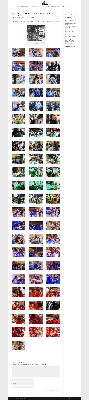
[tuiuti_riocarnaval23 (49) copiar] (36, 265)
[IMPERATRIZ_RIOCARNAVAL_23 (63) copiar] (36, 185)
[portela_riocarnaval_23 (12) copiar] (53, 212)
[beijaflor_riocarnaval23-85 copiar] (36, 106)
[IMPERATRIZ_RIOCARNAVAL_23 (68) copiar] (36, 199)
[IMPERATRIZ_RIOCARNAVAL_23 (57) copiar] (53, 159)
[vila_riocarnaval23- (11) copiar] (18, 279)
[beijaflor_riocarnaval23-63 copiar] (18, 79)
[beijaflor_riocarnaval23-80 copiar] (18, 106)
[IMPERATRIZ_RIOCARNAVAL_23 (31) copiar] (36, 119)
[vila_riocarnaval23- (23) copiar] (53, 279)
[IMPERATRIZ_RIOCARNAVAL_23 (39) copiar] (18, 132)
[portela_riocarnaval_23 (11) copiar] (36, 212)
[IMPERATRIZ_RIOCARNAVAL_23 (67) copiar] (18, 199)
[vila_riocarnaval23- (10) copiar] (53, 265)
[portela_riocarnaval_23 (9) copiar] (18, 252)
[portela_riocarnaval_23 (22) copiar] (36, 225)
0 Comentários (31, 17)
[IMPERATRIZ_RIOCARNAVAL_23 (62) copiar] (18, 185)
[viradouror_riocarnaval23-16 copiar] (36, 292)
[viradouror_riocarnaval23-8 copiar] (18, 332)
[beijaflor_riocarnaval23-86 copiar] (53, 106)
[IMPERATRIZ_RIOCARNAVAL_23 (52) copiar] (36, 146)
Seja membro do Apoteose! (70, 31)
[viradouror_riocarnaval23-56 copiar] (53, 305)
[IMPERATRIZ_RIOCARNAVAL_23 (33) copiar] (53, 119)
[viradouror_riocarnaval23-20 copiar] (18, 305)
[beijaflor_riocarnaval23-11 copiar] (18, 52)
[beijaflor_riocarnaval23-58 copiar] (53, 66)
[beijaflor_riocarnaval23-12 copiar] (36, 52)
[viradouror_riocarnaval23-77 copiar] (53, 319)
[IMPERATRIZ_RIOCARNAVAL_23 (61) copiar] (53, 172)
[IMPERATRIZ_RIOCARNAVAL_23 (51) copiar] (18, 146)
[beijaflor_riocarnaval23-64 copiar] (36, 79)
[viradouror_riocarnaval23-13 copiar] (18, 292)
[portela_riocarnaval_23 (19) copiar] (18, 225)
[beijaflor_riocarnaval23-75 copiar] (18, 92)
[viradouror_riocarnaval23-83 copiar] (36, 332)
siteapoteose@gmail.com (70, 46)
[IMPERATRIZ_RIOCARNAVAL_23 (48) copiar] (36, 132)
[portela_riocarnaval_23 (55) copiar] (18, 239)
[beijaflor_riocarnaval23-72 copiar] (53, 79)
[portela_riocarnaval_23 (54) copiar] (53, 225)
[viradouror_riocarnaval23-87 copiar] (53, 332)
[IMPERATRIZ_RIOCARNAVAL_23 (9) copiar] (53, 199)
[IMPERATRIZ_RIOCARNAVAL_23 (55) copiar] (18, 159)
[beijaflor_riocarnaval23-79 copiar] (53, 92)
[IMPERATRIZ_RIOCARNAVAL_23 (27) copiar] (18, 119)
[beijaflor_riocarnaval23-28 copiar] (36, 66)
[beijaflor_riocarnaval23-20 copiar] (53, 52)
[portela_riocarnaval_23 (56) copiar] (36, 239)
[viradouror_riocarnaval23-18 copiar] (53, 292)
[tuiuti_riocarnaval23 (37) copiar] (36, 252)
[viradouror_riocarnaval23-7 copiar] (36, 319)
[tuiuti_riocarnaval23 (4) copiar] (53, 252)
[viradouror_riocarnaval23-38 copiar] (36, 305)
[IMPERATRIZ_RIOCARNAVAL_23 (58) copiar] (18, 172)
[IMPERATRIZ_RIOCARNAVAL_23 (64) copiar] (53, 185)
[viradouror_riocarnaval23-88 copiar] (18, 345)
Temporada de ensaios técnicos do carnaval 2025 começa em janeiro (70, 23)
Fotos (26, 17)
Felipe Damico (16, 17)
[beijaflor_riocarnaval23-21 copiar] (18, 66)
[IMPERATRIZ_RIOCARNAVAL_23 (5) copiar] (53, 132)
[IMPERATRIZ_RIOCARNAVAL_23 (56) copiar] (36, 159)
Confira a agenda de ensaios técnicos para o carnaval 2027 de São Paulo (71, 16)
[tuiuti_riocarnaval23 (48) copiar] (18, 265)
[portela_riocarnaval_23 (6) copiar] (53, 239)
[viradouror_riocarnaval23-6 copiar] (18, 319)
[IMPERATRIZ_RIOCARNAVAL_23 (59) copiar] (36, 172)
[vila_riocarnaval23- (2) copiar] (36, 279)
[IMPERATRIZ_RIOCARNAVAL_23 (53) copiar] (53, 146)
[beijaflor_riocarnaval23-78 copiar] (36, 92)
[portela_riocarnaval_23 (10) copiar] (18, 212)
